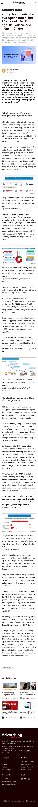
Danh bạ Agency (7, 770)
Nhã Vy (25, 717)
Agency (4, 764)
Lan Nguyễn (26, 698)
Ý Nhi (6, 717)
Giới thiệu (5, 778)
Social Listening (8, 10)
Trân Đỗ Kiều (7, 698)
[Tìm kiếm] (36, 3)
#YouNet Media (7, 667)
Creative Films (26, 764)
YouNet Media (14, 69)
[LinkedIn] (29, 779)
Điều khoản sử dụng (9, 781)
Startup (4, 767)
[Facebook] (22, 779)
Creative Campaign (27, 761)
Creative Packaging (27, 767)
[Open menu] (2, 3)
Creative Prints (26, 770)
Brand (19, 10)
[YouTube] (25, 779)
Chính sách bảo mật (9, 784)
